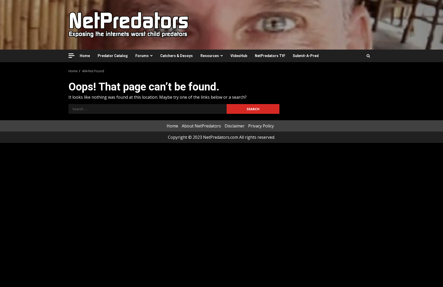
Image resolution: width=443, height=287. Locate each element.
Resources (209, 56)
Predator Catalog (113, 56)
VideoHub (238, 56)
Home (85, 56)
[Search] (368, 56)
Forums (142, 56)
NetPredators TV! (270, 56)
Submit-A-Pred (306, 56)
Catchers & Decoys (176, 56)
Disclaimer (235, 126)
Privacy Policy (261, 126)
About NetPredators (201, 126)
